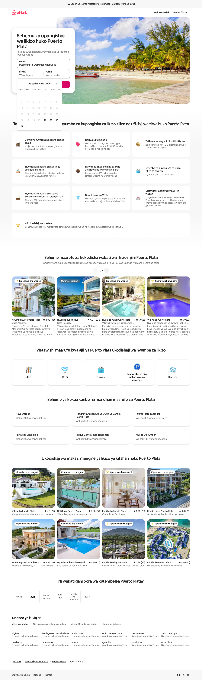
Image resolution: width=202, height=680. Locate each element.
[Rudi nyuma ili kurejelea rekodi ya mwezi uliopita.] (22, 84)
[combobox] (43, 65)
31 (22, 126)
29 (51, 120)
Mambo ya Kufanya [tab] (111, 624)
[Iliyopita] (95, 270)
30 (57, 120)
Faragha (37, 675)
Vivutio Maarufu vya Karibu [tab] (84, 624)
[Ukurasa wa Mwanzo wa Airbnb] (19, 12)
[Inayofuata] (106, 270)
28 (45, 120)
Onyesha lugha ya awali (123, 4)
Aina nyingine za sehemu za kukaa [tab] (49, 624)
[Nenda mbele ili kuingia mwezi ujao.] (56, 84)
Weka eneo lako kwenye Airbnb (171, 12)
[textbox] (30, 75)
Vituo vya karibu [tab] (20, 624)
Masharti (48, 675)
